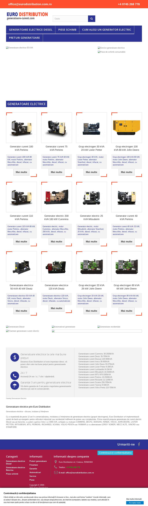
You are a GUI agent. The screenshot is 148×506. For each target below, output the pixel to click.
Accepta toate (135, 503)
